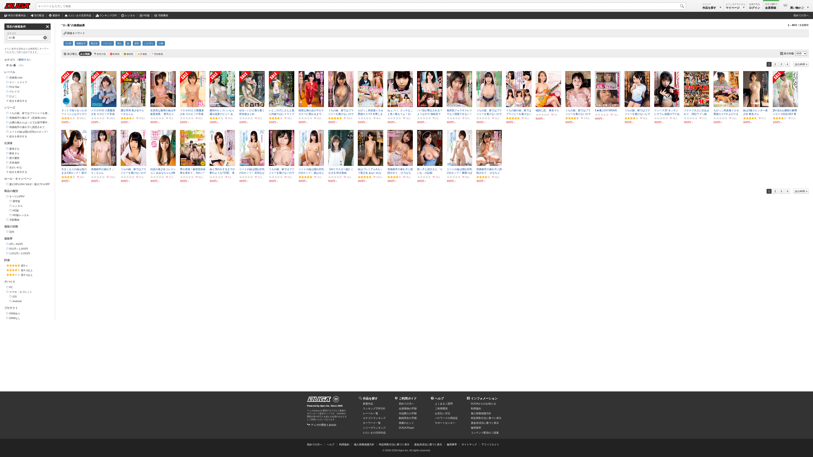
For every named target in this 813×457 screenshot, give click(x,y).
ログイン (754, 7)
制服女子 (81, 43)
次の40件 (800, 64)
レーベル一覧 (370, 413)
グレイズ (14, 91)
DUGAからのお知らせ (483, 403)
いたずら (148, 43)
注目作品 (79, 15)
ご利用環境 (441, 408)
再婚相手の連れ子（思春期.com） (28, 117)
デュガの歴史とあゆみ (323, 424)
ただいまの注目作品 (374, 432)
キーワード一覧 (372, 422)
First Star (14, 86)
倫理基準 (476, 427)
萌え (119, 43)
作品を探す (370, 398)
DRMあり (14, 313)
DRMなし (14, 318)
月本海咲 (14, 162)
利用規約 (476, 408)
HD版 (146, 15)
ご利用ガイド (408, 398)
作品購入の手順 (408, 413)
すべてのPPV (17, 196)
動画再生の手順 (408, 418)
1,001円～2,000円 (19, 253)
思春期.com (15, 77)
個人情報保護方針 (481, 413)
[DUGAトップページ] (17, 6)
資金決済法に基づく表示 (428, 444)
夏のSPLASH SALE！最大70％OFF (29, 184)
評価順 (143, 54)
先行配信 (39, 15)
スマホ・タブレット (20, 291)
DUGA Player (406, 427)
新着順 (116, 54)
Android (17, 301)
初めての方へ (801, 15)
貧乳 (136, 43)
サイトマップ (469, 444)
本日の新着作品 (17, 15)
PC (11, 287)
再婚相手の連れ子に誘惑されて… (28, 127)
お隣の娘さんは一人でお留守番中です (31, 122)
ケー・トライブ (18, 82)
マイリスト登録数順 (157, 54)
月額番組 (163, 15)
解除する (24, 59)
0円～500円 (16, 244)
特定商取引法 (486, 418)
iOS (14, 296)
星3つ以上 (27, 275)
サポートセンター (445, 422)
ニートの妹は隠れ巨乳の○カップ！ (29, 131)
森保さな (14, 148)
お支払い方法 (442, 413)
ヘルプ (439, 398)
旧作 (11, 231)
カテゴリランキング (374, 418)
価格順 (129, 54)
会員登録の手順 (408, 408)
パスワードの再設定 (446, 418)
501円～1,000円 (18, 248)
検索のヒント (406, 422)
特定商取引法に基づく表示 (394, 444)
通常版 (16, 201)
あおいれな (15, 167)
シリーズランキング (374, 427)
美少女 (94, 43)
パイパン (107, 43)
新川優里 (14, 158)
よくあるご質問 (444, 403)
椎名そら (14, 153)
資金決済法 (485, 422)
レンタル (130, 15)
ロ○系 (68, 43)
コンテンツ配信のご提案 (485, 432)
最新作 (56, 15)
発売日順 (101, 54)
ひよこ (13, 96)
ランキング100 (108, 15)
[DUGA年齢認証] (319, 399)
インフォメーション (484, 398)
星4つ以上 (27, 270)
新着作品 (368, 403)
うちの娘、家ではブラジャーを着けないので (34, 113)
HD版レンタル (20, 215)
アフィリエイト (490, 444)
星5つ (24, 265)
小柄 (161, 43)
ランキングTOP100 (374, 408)
